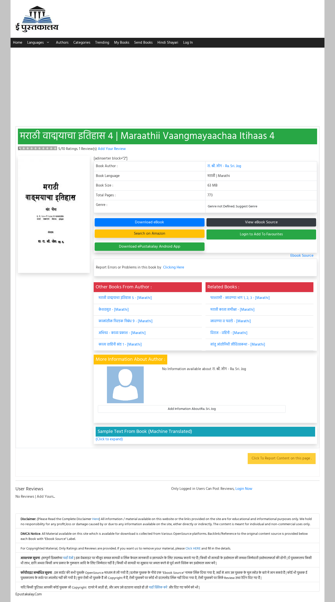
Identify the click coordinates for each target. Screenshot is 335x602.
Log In (188, 43)
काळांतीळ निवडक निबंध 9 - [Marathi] (126, 321)
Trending (102, 43)
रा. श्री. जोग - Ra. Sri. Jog (224, 166)
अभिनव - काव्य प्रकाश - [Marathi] (122, 333)
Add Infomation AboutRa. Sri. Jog (192, 409)
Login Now (243, 489)
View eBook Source (261, 222)
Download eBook (149, 222)
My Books (121, 43)
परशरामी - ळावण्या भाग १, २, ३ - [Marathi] (240, 298)
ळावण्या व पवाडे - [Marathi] (230, 321)
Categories (81, 43)
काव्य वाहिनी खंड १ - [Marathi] (120, 345)
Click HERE (193, 548)
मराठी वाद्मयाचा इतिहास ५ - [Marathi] (125, 298)
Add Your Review (112, 149)
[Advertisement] (167, 84)
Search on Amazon (149, 233)
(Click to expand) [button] (109, 439)
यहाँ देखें (68, 558)
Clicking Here (173, 267)
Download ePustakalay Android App (149, 246)
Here (95, 519)
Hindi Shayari (167, 43)
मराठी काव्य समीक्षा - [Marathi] (232, 310)
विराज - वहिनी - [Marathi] (228, 333)
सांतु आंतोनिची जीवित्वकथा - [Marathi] (237, 345)
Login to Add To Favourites (261, 234)
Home (17, 43)
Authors (62, 43)
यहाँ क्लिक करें (158, 587)
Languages (35, 43)
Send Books (143, 43)
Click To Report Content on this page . (282, 458)
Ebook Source (301, 256)
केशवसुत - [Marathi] (114, 310)
